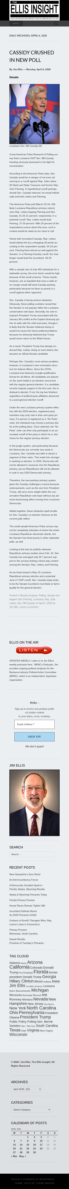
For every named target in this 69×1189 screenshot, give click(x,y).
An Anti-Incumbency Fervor (23, 879)
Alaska (23, 963)
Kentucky (38, 986)
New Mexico (49, 1004)
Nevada (40, 999)
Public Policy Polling (22, 1021)
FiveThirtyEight (26, 973)
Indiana (47, 981)
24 (41, 1148)
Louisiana (38, 599)
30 (34, 1152)
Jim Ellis (13, 607)
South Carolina (47, 1025)
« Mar (14, 1156)
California (19, 967)
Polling (42, 595)
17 (41, 1144)
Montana (27, 999)
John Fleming (24, 599)
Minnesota (15, 994)
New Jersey (35, 1003)
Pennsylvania (31, 1012)
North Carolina (41, 1007)
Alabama (14, 962)
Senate (51, 595)
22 (27, 1148)
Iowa (56, 981)
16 (34, 1144)
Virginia (33, 1030)
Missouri (37, 995)
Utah (23, 1030)
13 (14, 1144)
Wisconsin (18, 1034)
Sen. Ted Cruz (28, 1026)
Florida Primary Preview (22, 900)
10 (41, 1140)
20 (14, 1148)
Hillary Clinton (21, 981)
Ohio (13, 1012)
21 (21, 1148)
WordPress (47, 1179)
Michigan (40, 990)
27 (14, 1152)
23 (34, 1148)
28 (21, 1152)
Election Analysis (29, 595)
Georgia (49, 976)
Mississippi (27, 995)
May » (22, 1156)
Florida (40, 971)
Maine (12, 991)
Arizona (35, 962)
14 (21, 1144)
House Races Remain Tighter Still (27, 905)
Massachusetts (23, 991)
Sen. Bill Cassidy (26, 603)
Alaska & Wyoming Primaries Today (28, 894)
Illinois (38, 981)
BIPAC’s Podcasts (43, 664)
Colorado (36, 967)
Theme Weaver (45, 1183)
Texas (15, 1029)
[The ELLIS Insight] (34, 10)
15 (27, 1144)
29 (27, 1152)
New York (17, 1008)
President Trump (35, 1017)
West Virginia (46, 1030)
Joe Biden (30, 986)
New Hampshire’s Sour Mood (24, 874)
